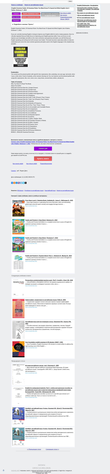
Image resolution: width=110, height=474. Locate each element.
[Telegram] (21, 183)
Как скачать (63, 15)
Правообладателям (46, 163)
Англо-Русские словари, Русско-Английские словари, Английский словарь (88, 9)
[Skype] (23, 183)
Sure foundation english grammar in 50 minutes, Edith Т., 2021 (44, 342)
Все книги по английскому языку (87, 13)
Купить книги (43, 159)
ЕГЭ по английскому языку (86, 17)
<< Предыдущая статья (34, 449)
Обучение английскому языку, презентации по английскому (87, 20)
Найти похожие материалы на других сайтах (50, 14)
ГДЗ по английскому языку (85, 15)
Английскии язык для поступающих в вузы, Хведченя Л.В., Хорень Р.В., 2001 (48, 322)
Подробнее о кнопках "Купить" (24, 24)
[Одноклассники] (14, 183)
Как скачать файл (18, 163)
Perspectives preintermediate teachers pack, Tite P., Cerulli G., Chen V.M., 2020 (49, 280)
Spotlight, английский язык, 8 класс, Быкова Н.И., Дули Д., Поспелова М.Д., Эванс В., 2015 (49, 429)
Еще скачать (16, 17)
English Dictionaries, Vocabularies (87, 5)
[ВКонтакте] (12, 183)
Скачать (16, 13)
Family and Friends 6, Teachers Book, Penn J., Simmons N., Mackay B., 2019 (48, 255)
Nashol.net (15, 470)
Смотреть (16, 20)
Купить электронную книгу (31, 17)
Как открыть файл (65, 13)
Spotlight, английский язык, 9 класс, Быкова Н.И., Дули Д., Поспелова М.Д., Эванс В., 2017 (49, 409)
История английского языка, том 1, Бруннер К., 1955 (42, 365)
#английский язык (50, 190)
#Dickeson (20, 190)
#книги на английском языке (65, 190)
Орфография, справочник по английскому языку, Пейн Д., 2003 (45, 300)
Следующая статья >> (52, 449)
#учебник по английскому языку (34, 190)
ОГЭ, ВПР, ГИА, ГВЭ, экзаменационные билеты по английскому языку (86, 25)
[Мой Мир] (17, 183)
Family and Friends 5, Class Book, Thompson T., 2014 (41, 238)
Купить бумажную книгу (31, 13)
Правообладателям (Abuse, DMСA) (66, 18)
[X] (26, 183)
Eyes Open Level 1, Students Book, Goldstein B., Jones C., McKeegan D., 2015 (49, 200)
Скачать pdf (43, 148)
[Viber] (19, 183)
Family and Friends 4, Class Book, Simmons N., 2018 (41, 220)
